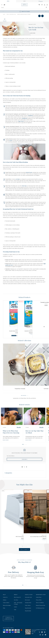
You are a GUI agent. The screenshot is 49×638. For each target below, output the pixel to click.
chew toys (24, 185)
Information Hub (28, 597)
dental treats (29, 172)
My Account (27, 599)
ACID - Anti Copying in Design (18, 603)
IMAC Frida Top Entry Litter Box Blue (23, 536)
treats (10, 140)
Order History (28, 605)
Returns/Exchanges (7, 605)
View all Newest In (24, 549)
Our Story (16, 599)
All (4, 19)
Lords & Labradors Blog (11, 14)
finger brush (21, 121)
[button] (1, 4)
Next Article (23, 395)
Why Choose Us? (17, 597)
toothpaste (30, 115)
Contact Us (5, 597)
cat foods (17, 179)
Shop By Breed (28, 610)
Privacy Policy (38, 599)
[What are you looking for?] (46, 7)
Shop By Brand (28, 608)
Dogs (8, 1)
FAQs (4, 608)
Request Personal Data (40, 605)
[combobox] (24, 7)
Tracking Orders (28, 602)
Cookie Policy (38, 597)
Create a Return (6, 602)
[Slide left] (39, 16)
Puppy (41, 1)
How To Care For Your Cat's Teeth (23, 14)
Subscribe (24, 459)
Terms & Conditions (40, 602)
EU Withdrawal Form (40, 608)
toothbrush (24, 118)
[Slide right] (42, 16)
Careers (15, 606)
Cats (24, 1)
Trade (15, 609)
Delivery (4, 599)
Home (4, 14)
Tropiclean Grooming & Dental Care (24, 388)
